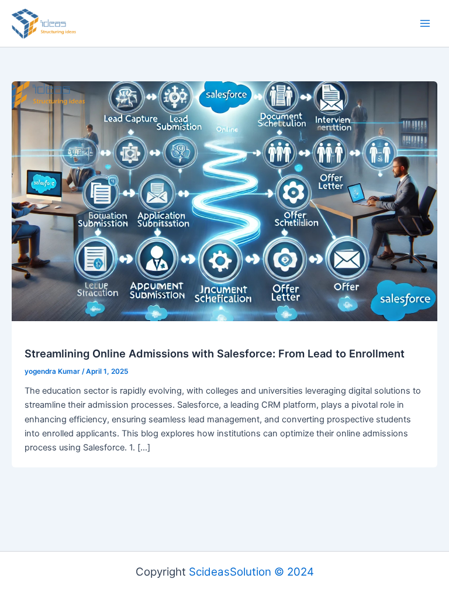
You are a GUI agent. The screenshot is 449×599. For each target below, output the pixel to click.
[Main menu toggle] (425, 23)
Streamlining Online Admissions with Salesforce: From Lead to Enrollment (215, 353)
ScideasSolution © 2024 (251, 572)
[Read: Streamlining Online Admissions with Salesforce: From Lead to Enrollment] (224, 200)
